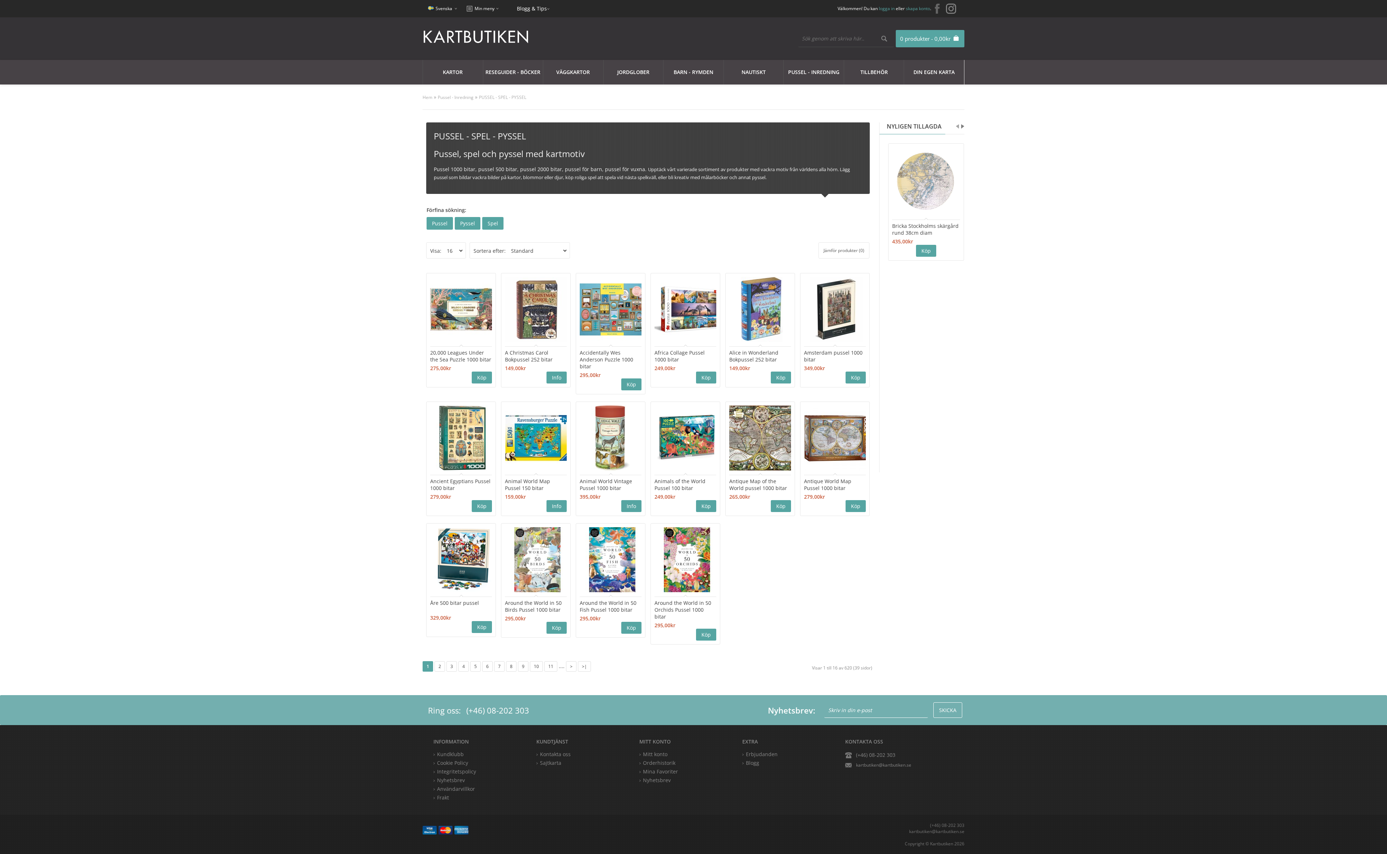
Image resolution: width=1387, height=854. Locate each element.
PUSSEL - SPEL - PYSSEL (502, 97)
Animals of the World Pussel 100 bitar (679, 484)
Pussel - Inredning (813, 72)
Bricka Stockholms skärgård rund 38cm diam (925, 229)
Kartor (453, 72)
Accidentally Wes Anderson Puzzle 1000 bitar (606, 359)
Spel (493, 223)
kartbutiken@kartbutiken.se (883, 765)
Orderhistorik (659, 762)
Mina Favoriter (660, 771)
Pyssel (467, 223)
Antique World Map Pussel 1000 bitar (827, 484)
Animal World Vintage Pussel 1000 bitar (606, 484)
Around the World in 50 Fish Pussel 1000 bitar (608, 606)
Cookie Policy (452, 762)
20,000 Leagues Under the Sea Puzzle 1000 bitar (460, 356)
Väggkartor (573, 72)
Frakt (443, 797)
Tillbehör (874, 72)
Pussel (440, 223)
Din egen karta (934, 72)
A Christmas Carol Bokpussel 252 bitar (529, 356)
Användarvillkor (456, 788)
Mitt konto (655, 754)
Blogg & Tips (532, 8)
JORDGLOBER (633, 72)
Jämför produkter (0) (844, 250)
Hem (427, 97)
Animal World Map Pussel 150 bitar (527, 484)
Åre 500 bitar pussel (454, 602)
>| (584, 666)
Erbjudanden (762, 754)
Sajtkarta (550, 762)
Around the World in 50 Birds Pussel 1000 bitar (533, 606)
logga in (887, 8)
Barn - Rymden (693, 72)
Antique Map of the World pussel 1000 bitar (758, 484)
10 (536, 666)
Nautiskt (754, 72)
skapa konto (918, 8)
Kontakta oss (555, 754)
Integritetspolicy (456, 771)
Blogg (752, 762)
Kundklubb (450, 754)
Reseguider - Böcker (512, 72)
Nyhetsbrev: (791, 710)
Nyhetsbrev (657, 780)
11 (550, 666)
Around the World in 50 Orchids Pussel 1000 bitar (682, 609)
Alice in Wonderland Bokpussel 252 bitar (753, 356)
